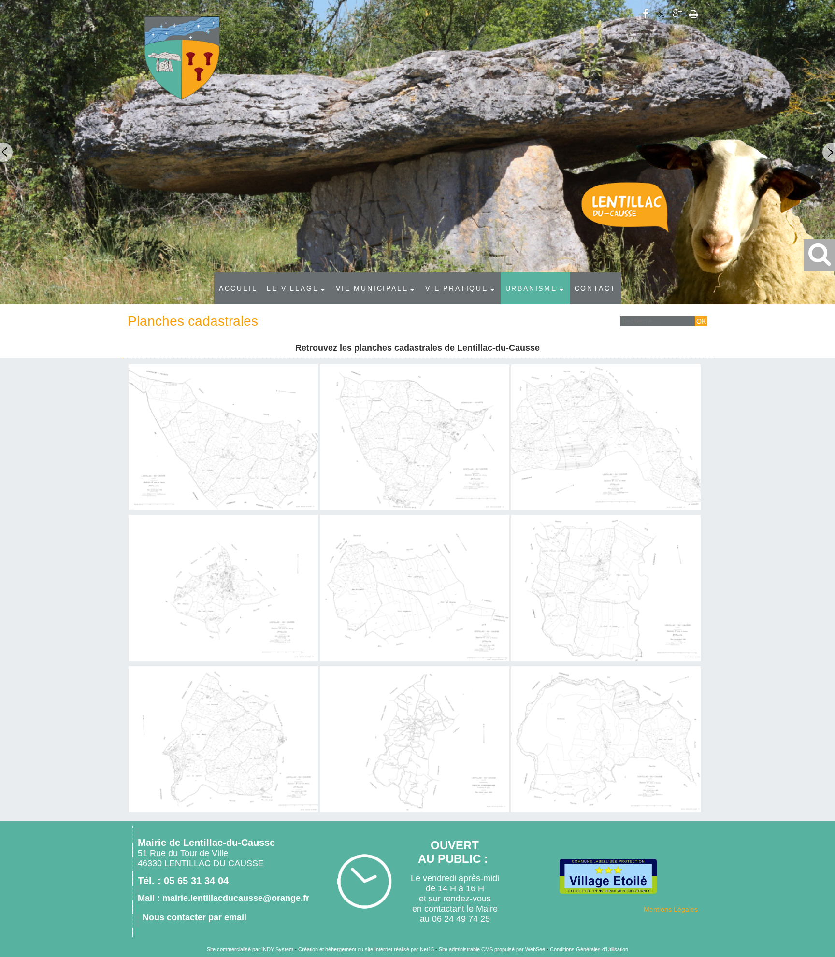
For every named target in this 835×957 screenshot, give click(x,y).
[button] (819, 255)
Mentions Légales (671, 909)
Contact (596, 288)
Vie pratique (456, 288)
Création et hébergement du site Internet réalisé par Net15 (366, 949)
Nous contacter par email (194, 917)
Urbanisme (531, 288)
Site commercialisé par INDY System (250, 949)
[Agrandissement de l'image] (223, 508)
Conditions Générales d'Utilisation (589, 949)
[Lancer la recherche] (701, 321)
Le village (292, 288)
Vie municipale (372, 288)
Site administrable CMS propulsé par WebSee (492, 949)
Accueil (238, 288)
